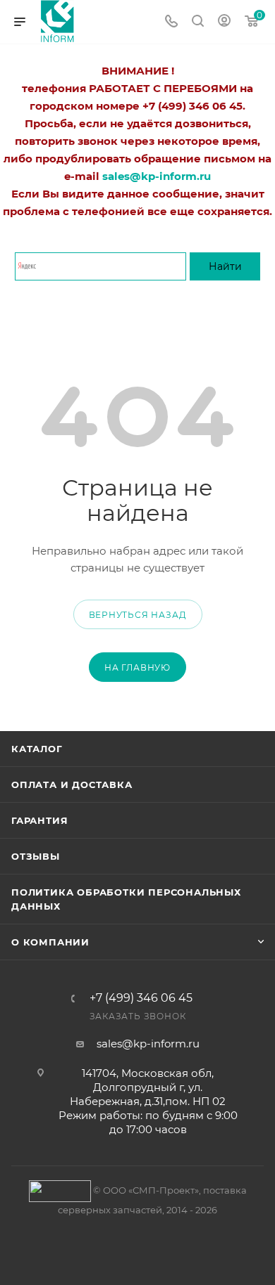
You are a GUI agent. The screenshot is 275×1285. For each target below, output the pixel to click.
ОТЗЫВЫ (35, 856)
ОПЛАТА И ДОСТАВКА (72, 784)
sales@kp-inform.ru (148, 1043)
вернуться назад (138, 614)
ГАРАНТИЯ (39, 820)
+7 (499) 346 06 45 (141, 998)
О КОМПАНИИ (50, 942)
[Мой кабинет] (224, 22)
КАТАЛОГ (37, 748)
